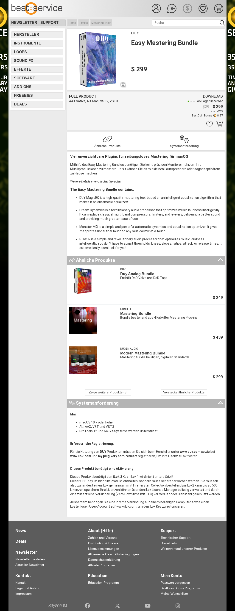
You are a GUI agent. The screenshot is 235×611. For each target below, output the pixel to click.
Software (24, 78)
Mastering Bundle (135, 313)
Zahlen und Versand (103, 537)
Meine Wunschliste (174, 593)
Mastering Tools (101, 23)
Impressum (23, 593)
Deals (20, 104)
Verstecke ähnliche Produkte (183, 392)
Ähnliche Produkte (107, 146)
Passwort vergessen (175, 582)
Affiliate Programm (101, 565)
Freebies (23, 95)
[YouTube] (148, 605)
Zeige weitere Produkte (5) (108, 392)
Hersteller (26, 34)
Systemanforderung (184, 146)
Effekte (83, 23)
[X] (117, 605)
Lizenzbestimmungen (103, 548)
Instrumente (27, 43)
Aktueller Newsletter (29, 565)
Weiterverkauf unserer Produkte (184, 548)
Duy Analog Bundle (137, 274)
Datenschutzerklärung (104, 559)
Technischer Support (175, 537)
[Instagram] (178, 605)
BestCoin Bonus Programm (180, 588)
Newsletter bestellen (30, 559)
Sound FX (23, 61)
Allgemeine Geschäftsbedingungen (113, 554)
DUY (135, 33)
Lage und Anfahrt (27, 588)
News (20, 530)
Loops (20, 52)
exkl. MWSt (217, 111)
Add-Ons (22, 87)
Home (72, 23)
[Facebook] (87, 605)
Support (49, 23)
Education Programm (103, 582)
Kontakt (20, 582)
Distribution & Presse (103, 543)
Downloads (169, 543)
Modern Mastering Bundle (142, 353)
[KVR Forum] (57, 605)
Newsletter (24, 23)
